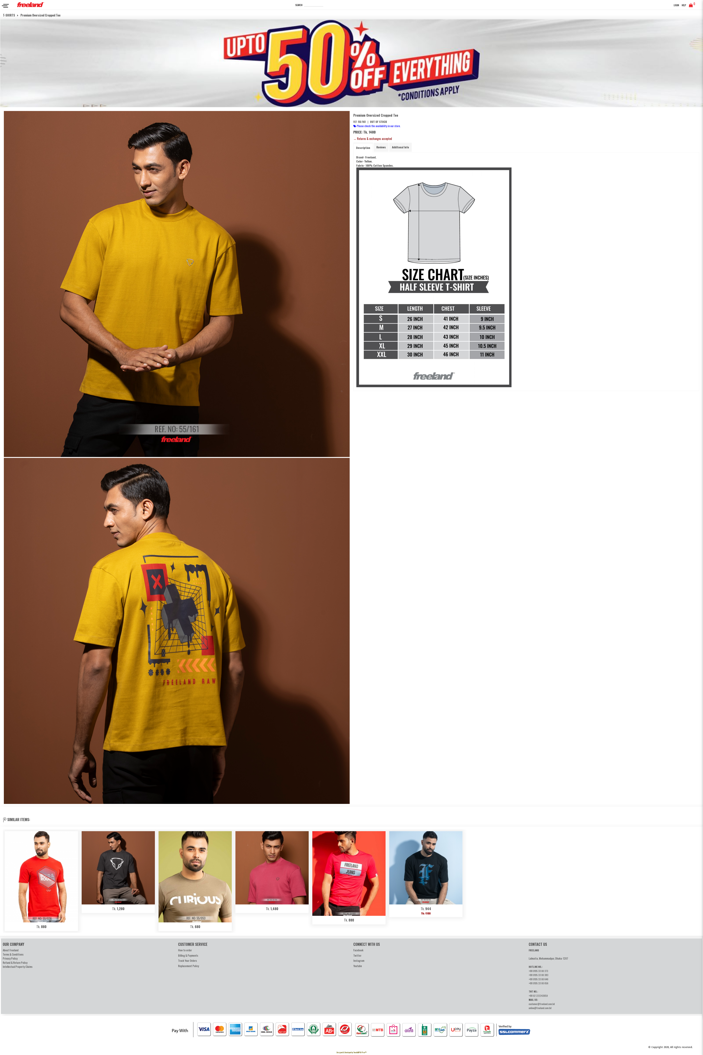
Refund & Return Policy (15, 962)
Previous (7, 880)
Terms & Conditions (13, 954)
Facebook (358, 950)
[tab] (363, 147)
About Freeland (10, 950)
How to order (185, 950)
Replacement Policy (188, 966)
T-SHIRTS (9, 15)
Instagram (358, 960)
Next (695, 880)
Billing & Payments (188, 955)
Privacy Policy (10, 958)
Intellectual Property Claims (17, 967)
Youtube (357, 966)
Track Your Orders (187, 960)
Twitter (357, 955)
